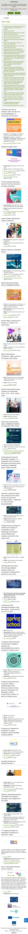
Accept (10, 13)
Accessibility (12, 931)
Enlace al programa (8, 143)
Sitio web (6, 757)
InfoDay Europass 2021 (9, 30)
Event (5, 522)
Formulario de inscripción (9, 789)
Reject (17, 13)
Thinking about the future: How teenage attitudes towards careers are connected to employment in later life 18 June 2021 (15, 74)
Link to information (8, 350)
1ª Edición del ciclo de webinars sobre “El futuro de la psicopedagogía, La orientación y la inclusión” (14, 28)
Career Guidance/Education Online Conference (14, 35)
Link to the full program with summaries (12, 277)
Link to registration (8, 276)
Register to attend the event (10, 171)
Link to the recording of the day (11, 176)
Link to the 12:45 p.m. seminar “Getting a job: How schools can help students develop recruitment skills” (14, 452)
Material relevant (7, 601)
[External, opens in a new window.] (14, 900)
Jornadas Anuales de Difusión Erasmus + (13, 95)
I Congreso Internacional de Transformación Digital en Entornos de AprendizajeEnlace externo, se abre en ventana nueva (13, 82)
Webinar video (7, 317)
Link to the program (8, 638)
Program (6, 173)
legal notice (14, 10)
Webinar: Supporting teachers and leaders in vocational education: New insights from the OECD (13, 99)
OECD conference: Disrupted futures (12, 37)
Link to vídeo (7, 418)
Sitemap (6, 931)
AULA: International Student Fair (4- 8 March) (14, 105)
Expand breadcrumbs (2, 17)
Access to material (8, 175)
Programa (6, 678)
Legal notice (19, 931)
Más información (7, 755)
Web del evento (7, 827)
